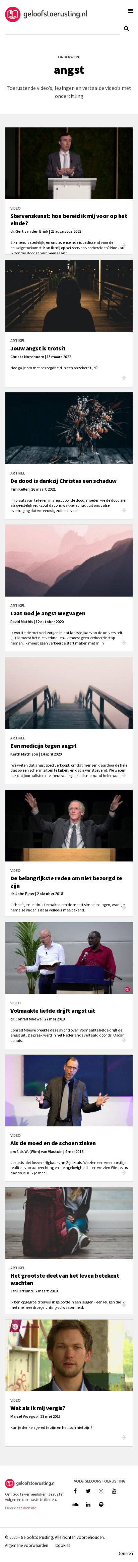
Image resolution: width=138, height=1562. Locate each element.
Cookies (62, 1545)
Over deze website (20, 1507)
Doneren (125, 1553)
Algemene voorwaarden (26, 1545)
